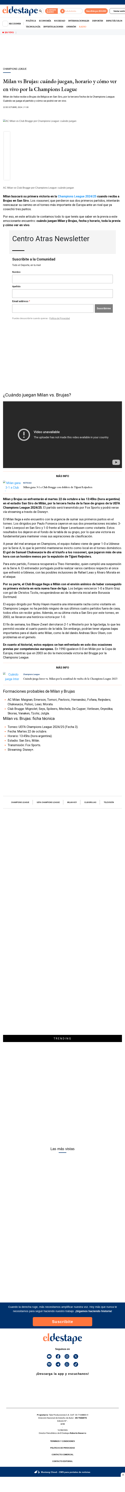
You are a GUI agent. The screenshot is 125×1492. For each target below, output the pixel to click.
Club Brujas (90, 802)
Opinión (71, 26)
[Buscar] (40, 11)
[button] (7, 135)
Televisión (109, 802)
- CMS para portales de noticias (65, 1472)
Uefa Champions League (48, 802)
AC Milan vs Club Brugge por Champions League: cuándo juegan (38, 187)
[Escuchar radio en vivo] (70, 11)
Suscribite (62, 1321)
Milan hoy (72, 802)
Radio (82, 26)
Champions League (20, 802)
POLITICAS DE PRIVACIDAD (62, 1448)
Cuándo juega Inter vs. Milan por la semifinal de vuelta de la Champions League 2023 (70, 678)
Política (31, 20)
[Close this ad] (123, 1475)
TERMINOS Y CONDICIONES (62, 1441)
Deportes (97, 20)
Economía (45, 20)
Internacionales (78, 20)
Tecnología (33, 26)
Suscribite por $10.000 (96, 11)
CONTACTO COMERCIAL (62, 1455)
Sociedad (59, 20)
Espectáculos (114, 20)
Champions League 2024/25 (77, 196)
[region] (62, 56)
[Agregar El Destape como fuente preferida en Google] (62, 113)
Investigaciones (53, 26)
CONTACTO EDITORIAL (62, 1461)
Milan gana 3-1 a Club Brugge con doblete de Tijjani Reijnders (57, 487)
